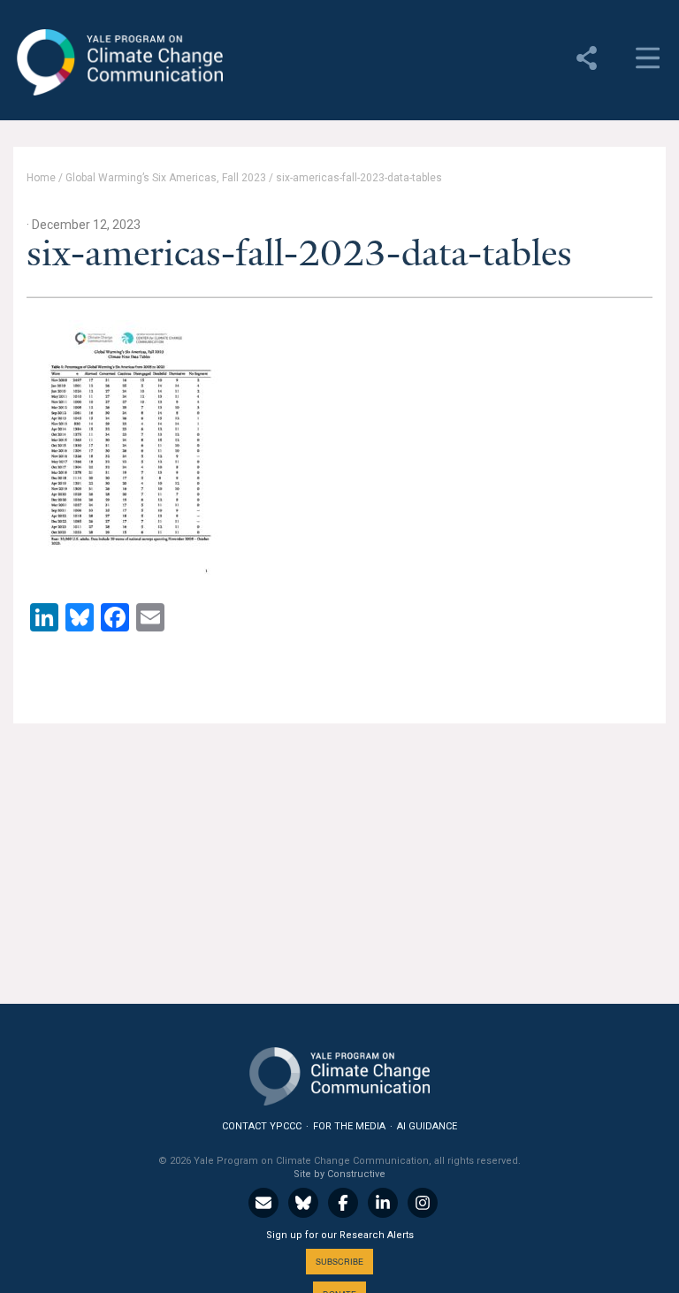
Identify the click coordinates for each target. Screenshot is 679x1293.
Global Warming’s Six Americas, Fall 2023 (165, 178)
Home (41, 178)
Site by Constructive (339, 1174)
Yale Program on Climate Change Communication (118, 62)
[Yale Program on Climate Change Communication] (339, 1072)
